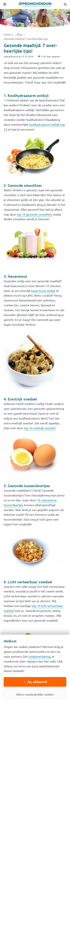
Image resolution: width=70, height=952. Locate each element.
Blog (20, 34)
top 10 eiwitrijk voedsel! (40, 428)
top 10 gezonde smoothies (34, 214)
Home (7, 34)
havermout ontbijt (43, 290)
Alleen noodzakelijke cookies (35, 694)
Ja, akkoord (37, 681)
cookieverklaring (39, 656)
